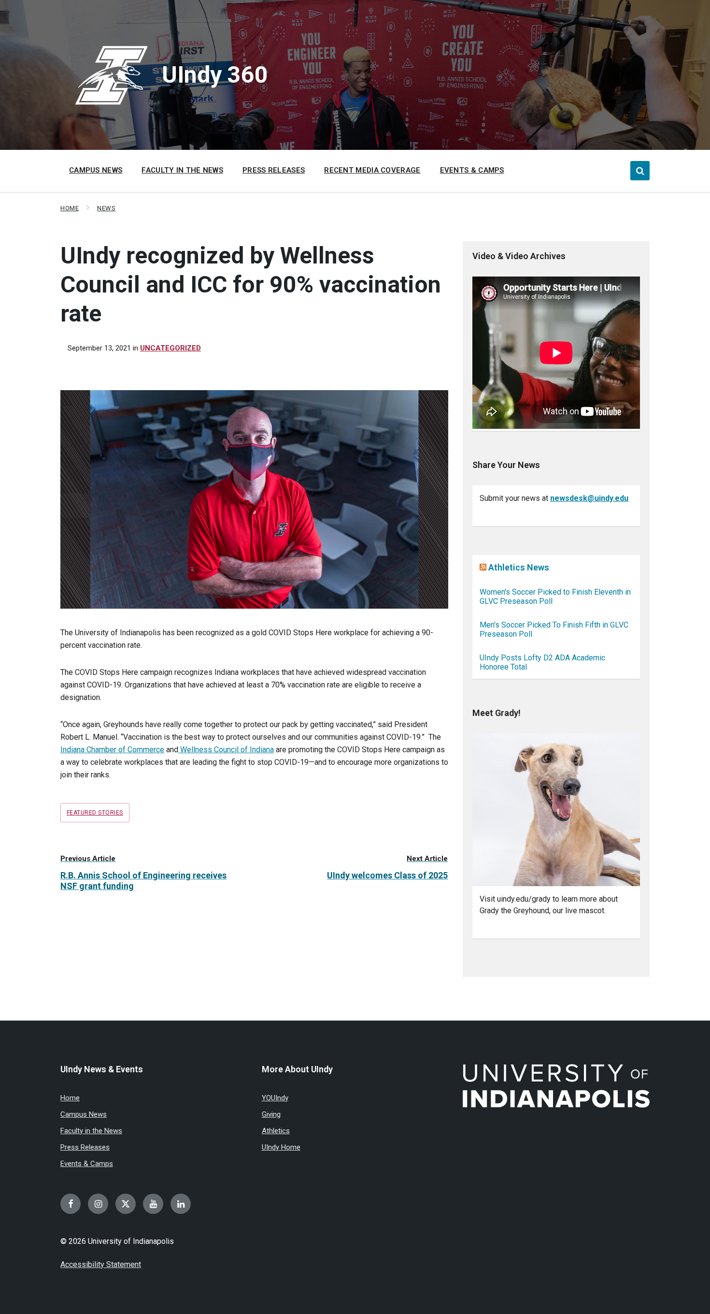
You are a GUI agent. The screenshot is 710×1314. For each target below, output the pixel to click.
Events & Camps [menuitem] (472, 170)
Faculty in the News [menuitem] (182, 170)
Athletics (276, 1130)
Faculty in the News (91, 1130)
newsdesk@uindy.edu (589, 498)
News (106, 208)
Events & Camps (86, 1163)
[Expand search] (640, 170)
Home (69, 208)
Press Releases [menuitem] (273, 170)
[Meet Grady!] (556, 810)
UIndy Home (281, 1147)
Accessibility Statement (100, 1264)
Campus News (83, 1114)
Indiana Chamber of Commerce (112, 749)
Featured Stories (95, 812)
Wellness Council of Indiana (226, 749)
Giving (271, 1114)
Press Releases (85, 1147)
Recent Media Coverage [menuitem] (372, 170)
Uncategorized (170, 348)
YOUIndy (275, 1098)
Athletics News (518, 567)
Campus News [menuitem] (95, 170)
